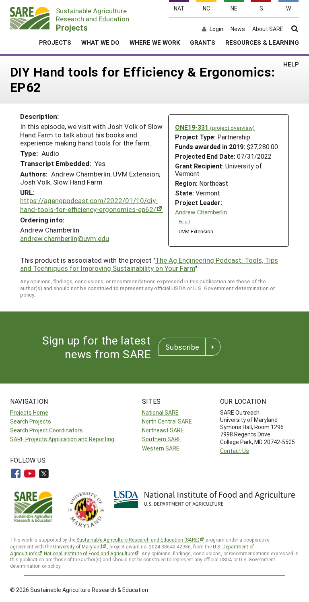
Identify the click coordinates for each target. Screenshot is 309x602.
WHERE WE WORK (155, 42)
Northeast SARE (163, 430)
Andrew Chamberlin (201, 212)
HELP (291, 64)
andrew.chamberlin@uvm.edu (64, 238)
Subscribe (182, 347)
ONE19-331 (215, 127)
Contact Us (234, 451)
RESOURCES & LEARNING (262, 42)
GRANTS (202, 42)
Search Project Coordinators (46, 430)
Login (216, 29)
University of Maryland (77, 546)
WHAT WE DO (100, 42)
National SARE (160, 412)
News (238, 29)
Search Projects (30, 421)
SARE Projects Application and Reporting (62, 439)
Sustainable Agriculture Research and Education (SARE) (138, 539)
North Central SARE (167, 421)
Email (184, 221)
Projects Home (29, 412)
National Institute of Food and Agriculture (89, 553)
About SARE (267, 29)
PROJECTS (55, 42)
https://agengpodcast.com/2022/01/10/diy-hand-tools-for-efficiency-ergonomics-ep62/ (89, 205)
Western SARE (160, 448)
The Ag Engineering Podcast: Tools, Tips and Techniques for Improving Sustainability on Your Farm (149, 264)
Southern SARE (161, 439)
